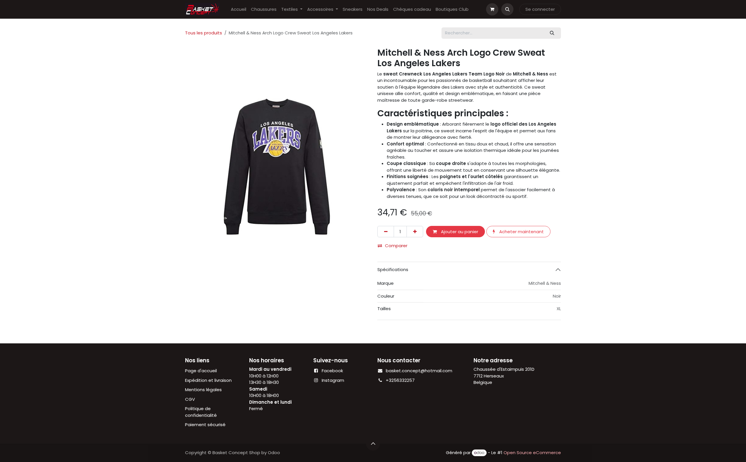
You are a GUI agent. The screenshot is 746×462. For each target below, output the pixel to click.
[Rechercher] (552, 33)
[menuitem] (238, 9)
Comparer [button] (396, 246)
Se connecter (540, 9)
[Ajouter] (415, 231)
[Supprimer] (385, 231)
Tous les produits (203, 33)
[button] (507, 9)
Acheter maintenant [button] (521, 232)
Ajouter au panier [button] (459, 232)
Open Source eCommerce (532, 452)
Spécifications (392, 269)
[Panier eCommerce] (492, 9)
